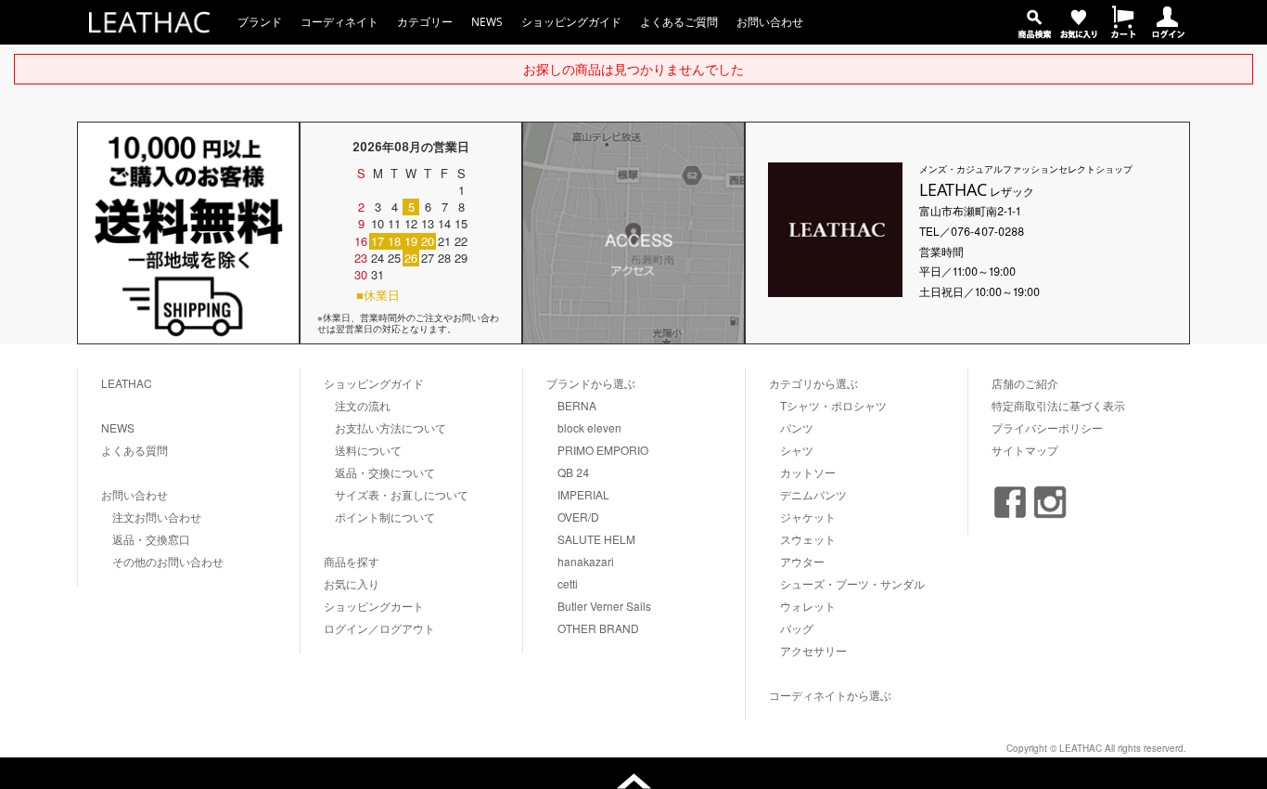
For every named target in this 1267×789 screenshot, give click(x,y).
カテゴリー (425, 22)
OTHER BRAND (598, 628)
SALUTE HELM (596, 539)
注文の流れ (362, 405)
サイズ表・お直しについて (401, 494)
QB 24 (573, 472)
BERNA (576, 405)
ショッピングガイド (571, 22)
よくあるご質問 (679, 22)
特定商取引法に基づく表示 (1058, 405)
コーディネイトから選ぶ (830, 695)
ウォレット (808, 606)
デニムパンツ (813, 494)
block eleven (589, 427)
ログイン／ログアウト (379, 628)
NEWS (487, 22)
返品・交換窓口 (151, 539)
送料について (368, 450)
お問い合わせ (769, 22)
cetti (567, 583)
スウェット (808, 539)
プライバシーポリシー (1047, 427)
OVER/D (578, 516)
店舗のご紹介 (1025, 383)
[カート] (1123, 33)
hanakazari (585, 561)
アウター (802, 561)
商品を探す (351, 561)
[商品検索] (1034, 33)
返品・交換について (385, 472)
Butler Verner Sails (604, 606)
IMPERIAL (583, 494)
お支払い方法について (390, 427)
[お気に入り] (1078, 33)
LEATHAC (126, 383)
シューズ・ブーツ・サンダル (852, 583)
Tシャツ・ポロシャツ (833, 405)
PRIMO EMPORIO (602, 450)
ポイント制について (385, 516)
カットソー (808, 472)
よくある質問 (134, 450)
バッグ (796, 628)
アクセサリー (813, 650)
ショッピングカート (374, 606)
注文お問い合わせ (156, 516)
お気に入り (351, 583)
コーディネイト (339, 22)
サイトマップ (1025, 450)
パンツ (796, 427)
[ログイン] (1167, 33)
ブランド (259, 22)
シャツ (796, 450)
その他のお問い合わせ (168, 561)
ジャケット (808, 516)
